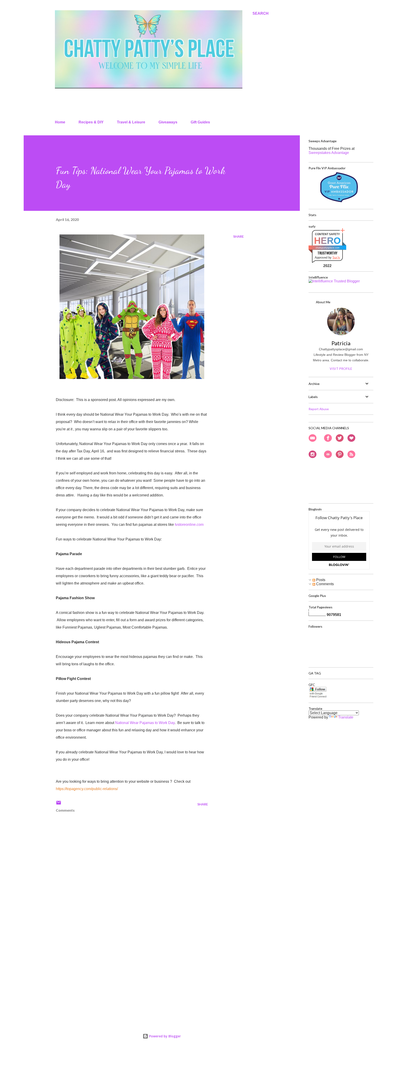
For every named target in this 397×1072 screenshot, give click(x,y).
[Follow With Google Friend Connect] (318, 697)
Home (60, 122)
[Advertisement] (124, 964)
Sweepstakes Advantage (329, 153)
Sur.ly (336, 257)
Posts (320, 580)
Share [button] (238, 236)
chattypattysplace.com (327, 247)
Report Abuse (319, 409)
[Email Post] (58, 804)
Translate (345, 717)
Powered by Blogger (164, 1036)
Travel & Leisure (131, 122)
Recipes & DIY (91, 122)
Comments (324, 584)
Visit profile (341, 368)
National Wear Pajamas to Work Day (145, 723)
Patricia (341, 343)
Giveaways (168, 122)
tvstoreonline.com (189, 524)
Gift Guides (200, 122)
